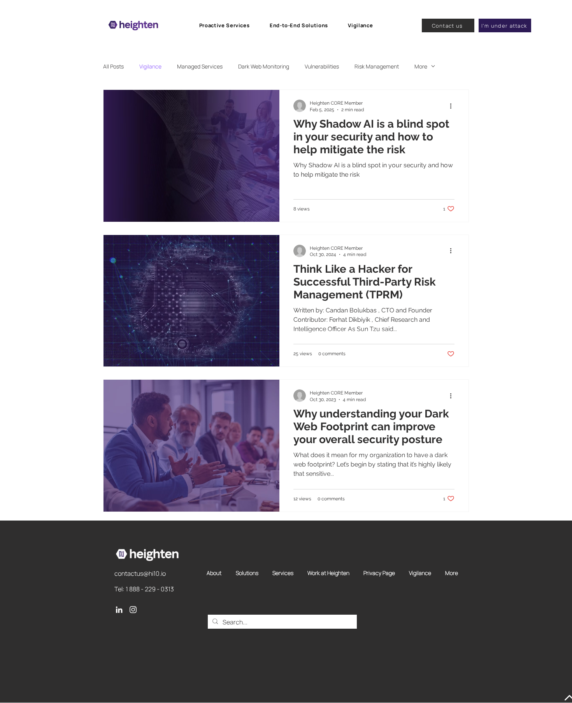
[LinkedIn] (119, 609)
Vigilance (150, 66)
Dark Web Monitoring (263, 66)
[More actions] (453, 105)
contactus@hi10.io (140, 573)
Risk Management (376, 66)
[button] (224, 25)
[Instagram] (133, 609)
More (420, 66)
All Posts (113, 66)
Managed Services (200, 66)
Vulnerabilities (322, 66)
